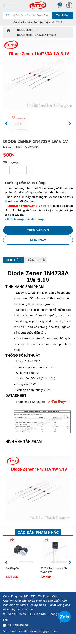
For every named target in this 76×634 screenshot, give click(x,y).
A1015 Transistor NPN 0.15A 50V (53, 570)
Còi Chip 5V (12, 568)
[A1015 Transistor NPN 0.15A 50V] (55, 550)
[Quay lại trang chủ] (8, 30)
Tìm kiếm (62, 15)
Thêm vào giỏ (38, 230)
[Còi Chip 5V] (20, 550)
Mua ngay (38, 240)
